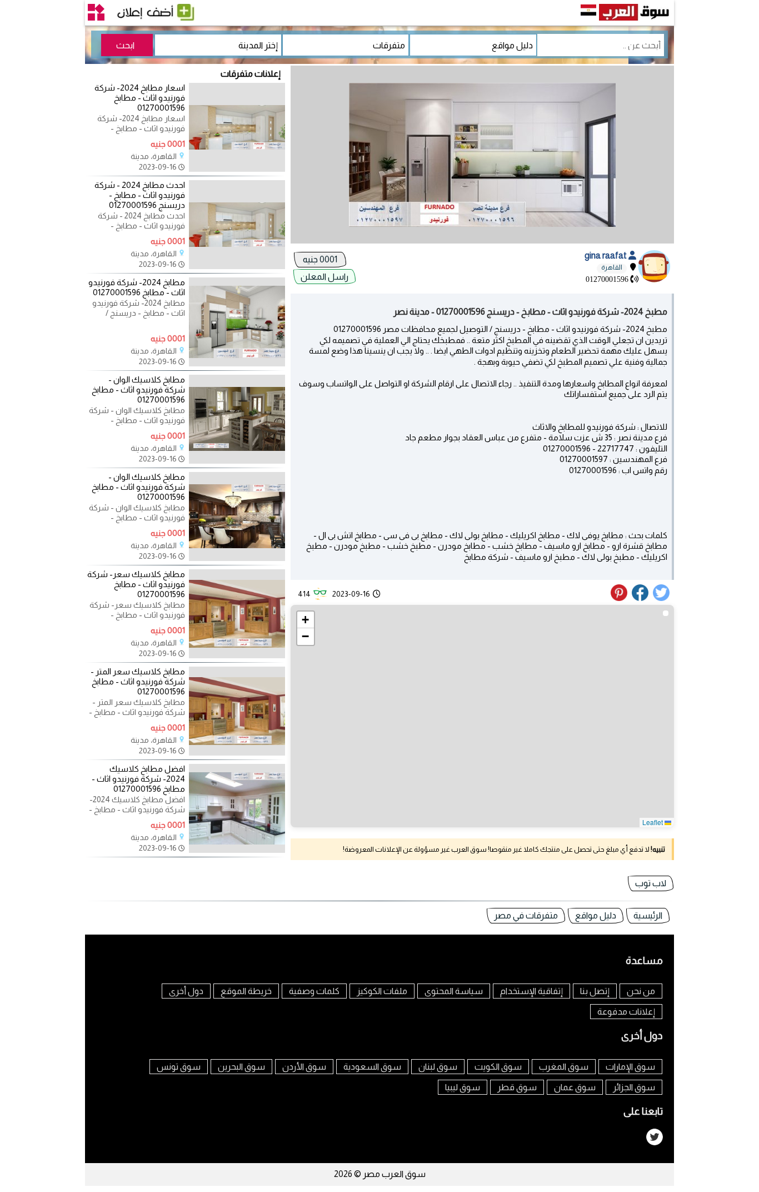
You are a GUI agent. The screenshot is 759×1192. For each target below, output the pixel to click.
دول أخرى (186, 991)
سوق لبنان (437, 1066)
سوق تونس (179, 1066)
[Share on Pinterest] (620, 598)
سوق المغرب (563, 1066)
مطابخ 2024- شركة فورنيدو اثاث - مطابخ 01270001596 (136, 287)
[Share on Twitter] (661, 598)
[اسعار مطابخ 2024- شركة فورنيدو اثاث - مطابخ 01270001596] (237, 169)
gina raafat (606, 255)
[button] (305, 620)
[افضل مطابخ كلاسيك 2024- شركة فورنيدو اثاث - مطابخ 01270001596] (237, 850)
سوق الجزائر (634, 1087)
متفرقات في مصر (526, 915)
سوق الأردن (304, 1066)
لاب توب (650, 883)
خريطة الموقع (246, 991)
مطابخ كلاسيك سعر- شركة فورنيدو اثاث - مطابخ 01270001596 (136, 584)
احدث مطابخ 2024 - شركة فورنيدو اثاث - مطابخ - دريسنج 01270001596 (139, 195)
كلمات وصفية (314, 991)
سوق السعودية (372, 1066)
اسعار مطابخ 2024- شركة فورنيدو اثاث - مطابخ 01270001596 (139, 97)
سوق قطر (517, 1087)
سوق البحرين (241, 1066)
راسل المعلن (324, 276)
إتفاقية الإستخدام (531, 991)
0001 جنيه (320, 259)
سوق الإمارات (630, 1066)
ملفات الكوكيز (382, 991)
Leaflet (653, 822)
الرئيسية (647, 915)
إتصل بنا (595, 991)
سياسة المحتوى (454, 991)
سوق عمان (575, 1087)
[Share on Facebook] (640, 598)
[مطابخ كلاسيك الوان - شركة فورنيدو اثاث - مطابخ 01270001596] (237, 460)
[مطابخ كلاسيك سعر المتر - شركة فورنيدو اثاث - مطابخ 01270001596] (237, 752)
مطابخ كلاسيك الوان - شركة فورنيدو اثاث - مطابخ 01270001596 (138, 389)
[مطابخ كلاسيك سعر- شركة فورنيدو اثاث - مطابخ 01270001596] (237, 655)
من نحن (641, 991)
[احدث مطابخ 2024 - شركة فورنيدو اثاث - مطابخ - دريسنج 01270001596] (237, 266)
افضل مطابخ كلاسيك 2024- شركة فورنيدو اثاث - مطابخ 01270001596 (138, 778)
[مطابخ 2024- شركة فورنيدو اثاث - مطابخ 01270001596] (237, 363)
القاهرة (611, 267)
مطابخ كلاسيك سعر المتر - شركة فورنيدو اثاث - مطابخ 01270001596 (138, 681)
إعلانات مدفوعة (626, 1011)
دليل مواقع (595, 915)
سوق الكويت (498, 1066)
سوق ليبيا (462, 1087)
